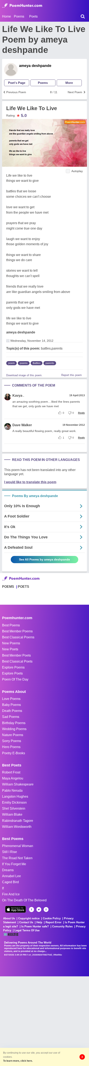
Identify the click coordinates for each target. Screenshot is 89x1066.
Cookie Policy (52, 918)
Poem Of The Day (15, 679)
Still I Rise (9, 852)
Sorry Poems (11, 741)
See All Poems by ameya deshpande (44, 559)
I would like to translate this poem (30, 482)
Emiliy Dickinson (14, 802)
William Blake (12, 814)
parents (50, 363)
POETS (23, 586)
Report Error (53, 922)
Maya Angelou (12, 778)
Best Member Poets (16, 655)
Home (6, 16)
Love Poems (11, 699)
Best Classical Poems (18, 637)
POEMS (8, 586)
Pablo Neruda (12, 790)
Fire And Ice (11, 894)
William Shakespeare (18, 784)
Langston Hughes (15, 796)
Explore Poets (12, 673)
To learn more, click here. (18, 1060)
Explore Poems (13, 667)
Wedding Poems (14, 729)
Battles (36, 363)
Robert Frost (11, 772)
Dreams (8, 870)
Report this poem (71, 375)
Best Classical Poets (17, 661)
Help (39, 922)
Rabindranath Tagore (17, 820)
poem (11, 363)
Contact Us (26, 922)
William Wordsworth (16, 826)
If (3, 888)
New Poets (10, 649)
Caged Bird (10, 882)
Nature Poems (12, 735)
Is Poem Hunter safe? (35, 926)
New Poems (11, 643)
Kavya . (18, 395)
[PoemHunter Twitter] (38, 909)
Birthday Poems (13, 723)
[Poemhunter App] (15, 909)
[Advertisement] (44, 1020)
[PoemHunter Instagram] (46, 909)
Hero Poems (11, 747)
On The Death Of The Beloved (24, 900)
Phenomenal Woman (17, 846)
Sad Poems (10, 717)
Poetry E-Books (13, 753)
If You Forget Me (14, 864)
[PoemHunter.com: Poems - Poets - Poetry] (22, 5)
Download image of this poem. (24, 375)
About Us (9, 918)
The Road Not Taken (17, 858)
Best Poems (11, 625)
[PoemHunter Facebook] (31, 909)
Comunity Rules (62, 926)
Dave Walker (22, 425)
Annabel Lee (11, 876)
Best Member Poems (17, 631)
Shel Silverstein (13, 808)
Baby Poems (11, 705)
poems (24, 363)
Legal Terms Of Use (27, 930)
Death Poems (12, 711)
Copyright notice (29, 918)
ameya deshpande (35, 66)
